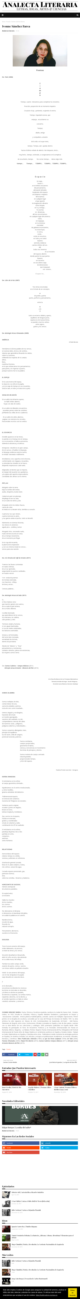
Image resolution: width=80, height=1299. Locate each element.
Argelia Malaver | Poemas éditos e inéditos (39, 1088)
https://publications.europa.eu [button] (46, 1295)
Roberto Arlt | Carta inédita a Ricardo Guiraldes (28, 1192)
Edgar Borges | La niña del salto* (16, 1127)
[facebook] (20, 1143)
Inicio (3, 22)
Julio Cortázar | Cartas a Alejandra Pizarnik (26, 1210)
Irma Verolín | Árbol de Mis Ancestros (11, 1088)
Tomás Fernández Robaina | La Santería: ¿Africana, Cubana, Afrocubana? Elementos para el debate (43, 1237)
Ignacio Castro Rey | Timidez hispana (24, 1227)
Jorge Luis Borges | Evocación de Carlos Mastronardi (29, 1279)
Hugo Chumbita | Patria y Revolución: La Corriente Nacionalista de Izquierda (38, 1244)
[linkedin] (59, 1143)
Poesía (8, 22)
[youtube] (20, 1152)
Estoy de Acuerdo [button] (73, 1292)
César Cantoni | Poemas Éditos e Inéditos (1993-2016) (65, 1088)
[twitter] (59, 1148)
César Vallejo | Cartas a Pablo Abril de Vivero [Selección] (30, 1201)
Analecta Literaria (8, 31)
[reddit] (20, 1148)
